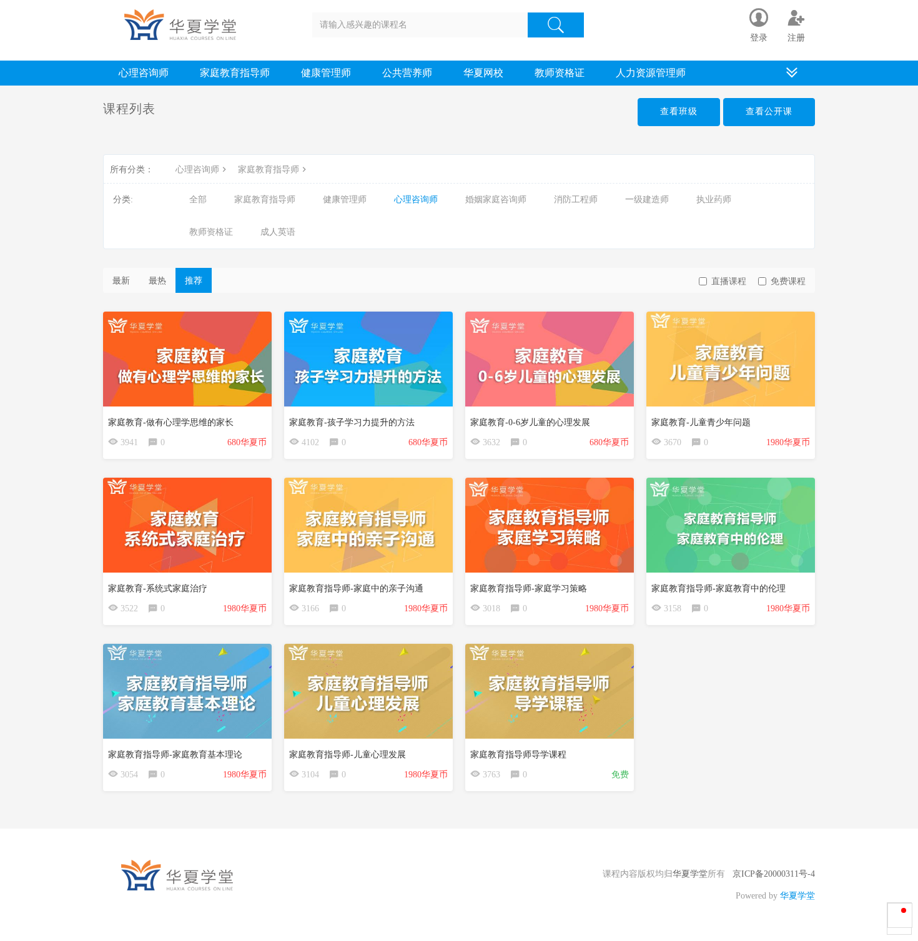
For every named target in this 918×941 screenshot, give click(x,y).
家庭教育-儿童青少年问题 (701, 422)
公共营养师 (407, 72)
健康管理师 (326, 72)
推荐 (193, 280)
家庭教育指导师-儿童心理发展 (347, 754)
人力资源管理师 (651, 72)
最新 (121, 280)
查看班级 (679, 111)
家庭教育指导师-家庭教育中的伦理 (718, 588)
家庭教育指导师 (235, 72)
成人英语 (277, 232)
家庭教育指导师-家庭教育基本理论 (175, 754)
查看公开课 (769, 111)
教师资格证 (560, 72)
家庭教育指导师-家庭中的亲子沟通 (356, 588)
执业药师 (713, 199)
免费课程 (788, 281)
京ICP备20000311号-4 (774, 874)
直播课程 (728, 281)
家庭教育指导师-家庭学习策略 (528, 588)
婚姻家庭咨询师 (495, 199)
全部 (198, 199)
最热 (157, 280)
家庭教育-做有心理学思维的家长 (171, 422)
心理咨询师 (144, 72)
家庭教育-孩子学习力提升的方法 (352, 422)
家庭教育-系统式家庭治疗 (157, 588)
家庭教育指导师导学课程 (518, 754)
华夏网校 (483, 72)
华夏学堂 (690, 874)
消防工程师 (576, 199)
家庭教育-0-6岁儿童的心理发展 (530, 422)
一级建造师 (647, 199)
